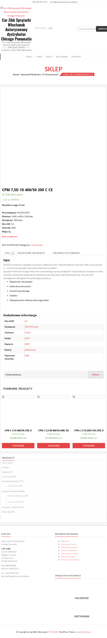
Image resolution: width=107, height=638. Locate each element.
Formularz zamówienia (70, 559)
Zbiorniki (6, 511)
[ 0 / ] (40, 28)
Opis (7, 253)
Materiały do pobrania (66, 253)
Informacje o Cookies (70, 553)
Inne (4, 467)
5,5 (25, 321)
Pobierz (95, 374)
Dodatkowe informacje (31, 253)
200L (26, 355)
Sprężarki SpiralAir (10, 481)
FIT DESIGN (53, 632)
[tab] (8, 253)
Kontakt (76, 56)
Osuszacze (7, 476)
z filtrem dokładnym (15, 496)
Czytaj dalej (18, 445)
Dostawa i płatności (69, 550)
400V (27, 344)
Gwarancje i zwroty (69, 544)
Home (16, 74)
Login (50, 28)
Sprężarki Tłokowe (10, 507)
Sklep (49, 56)
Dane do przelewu (68, 556)
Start (29, 56)
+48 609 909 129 (38, 2)
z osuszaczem (50, 74)
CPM (26, 338)
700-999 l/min (31, 326)
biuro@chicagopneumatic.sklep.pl (64, 2)
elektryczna (29, 349)
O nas (39, 56)
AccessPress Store (83, 632)
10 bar (27, 332)
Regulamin (61, 56)
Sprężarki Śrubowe (31, 74)
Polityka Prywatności (69, 547)
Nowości (6, 472)
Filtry (4, 462)
